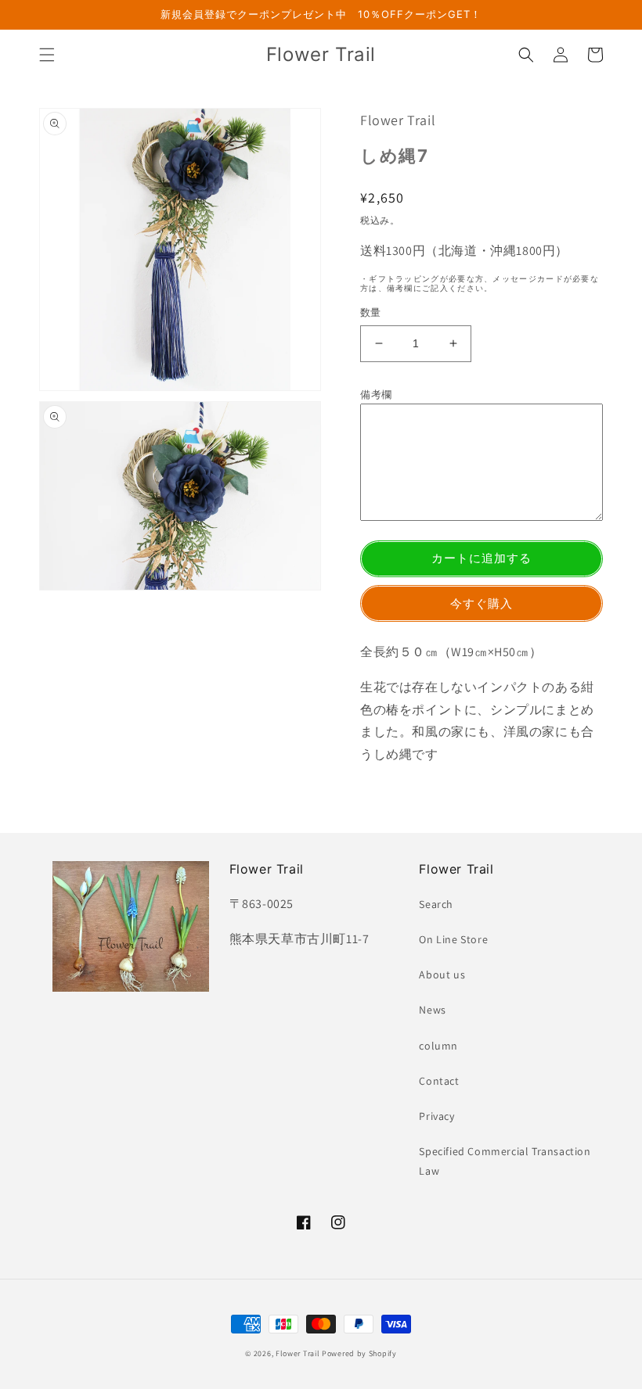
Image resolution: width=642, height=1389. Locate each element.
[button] (47, 55)
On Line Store (453, 939)
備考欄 (376, 394)
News (432, 1010)
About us (442, 974)
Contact (439, 1081)
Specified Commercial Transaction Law (504, 1161)
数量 (370, 312)
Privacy (436, 1116)
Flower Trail (297, 1353)
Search (436, 904)
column (438, 1046)
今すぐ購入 (481, 603)
